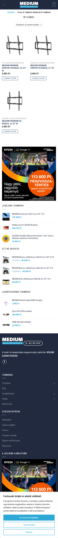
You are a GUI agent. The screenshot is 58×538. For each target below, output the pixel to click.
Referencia (6, 446)
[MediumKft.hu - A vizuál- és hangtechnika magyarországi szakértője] (29, 5)
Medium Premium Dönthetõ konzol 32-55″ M (14, 68)
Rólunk (5, 399)
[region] (29, 515)
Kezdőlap (11, 12)
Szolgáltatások (8, 393)
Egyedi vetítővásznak (11, 440)
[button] (3, 4)
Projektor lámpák (9, 435)
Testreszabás (29, 525)
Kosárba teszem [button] (10, 78)
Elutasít (29, 532)
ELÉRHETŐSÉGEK (10, 356)
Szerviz (5, 430)
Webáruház (6, 420)
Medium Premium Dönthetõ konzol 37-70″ (42, 66)
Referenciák (7, 404)
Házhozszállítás (8, 425)
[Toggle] (54, 383)
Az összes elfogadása (29, 518)
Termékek (6, 383)
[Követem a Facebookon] (4, 362)
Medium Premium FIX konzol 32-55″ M (11, 122)
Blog (4, 388)
